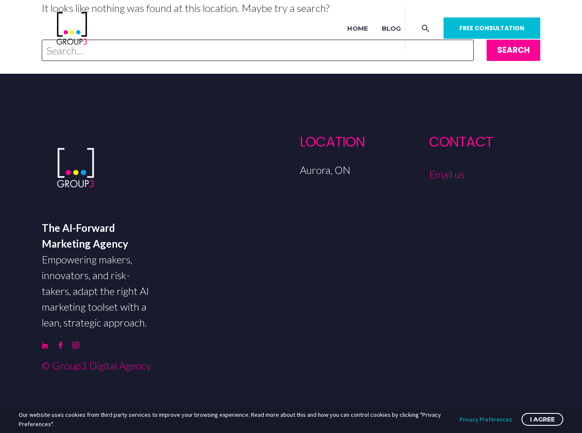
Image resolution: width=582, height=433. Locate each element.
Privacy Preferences (486, 419)
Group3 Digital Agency (101, 365)
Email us (446, 174)
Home (357, 28)
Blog (391, 28)
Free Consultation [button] (491, 28)
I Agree (542, 419)
